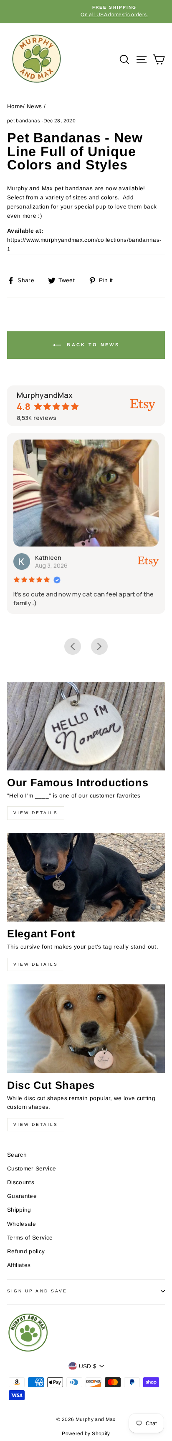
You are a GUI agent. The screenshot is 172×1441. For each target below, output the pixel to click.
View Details (35, 812)
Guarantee (22, 1196)
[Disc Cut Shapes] (86, 1028)
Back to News (91, 344)
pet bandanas (23, 121)
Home (15, 106)
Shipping (19, 1210)
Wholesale (21, 1224)
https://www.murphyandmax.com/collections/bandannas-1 (84, 244)
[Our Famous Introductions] (86, 726)
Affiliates (18, 1265)
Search (17, 1155)
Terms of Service (30, 1238)
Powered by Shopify (86, 1433)
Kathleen (48, 557)
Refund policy (26, 1251)
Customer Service (31, 1168)
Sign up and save (37, 1291)
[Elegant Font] (86, 877)
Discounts (20, 1182)
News (34, 106)
